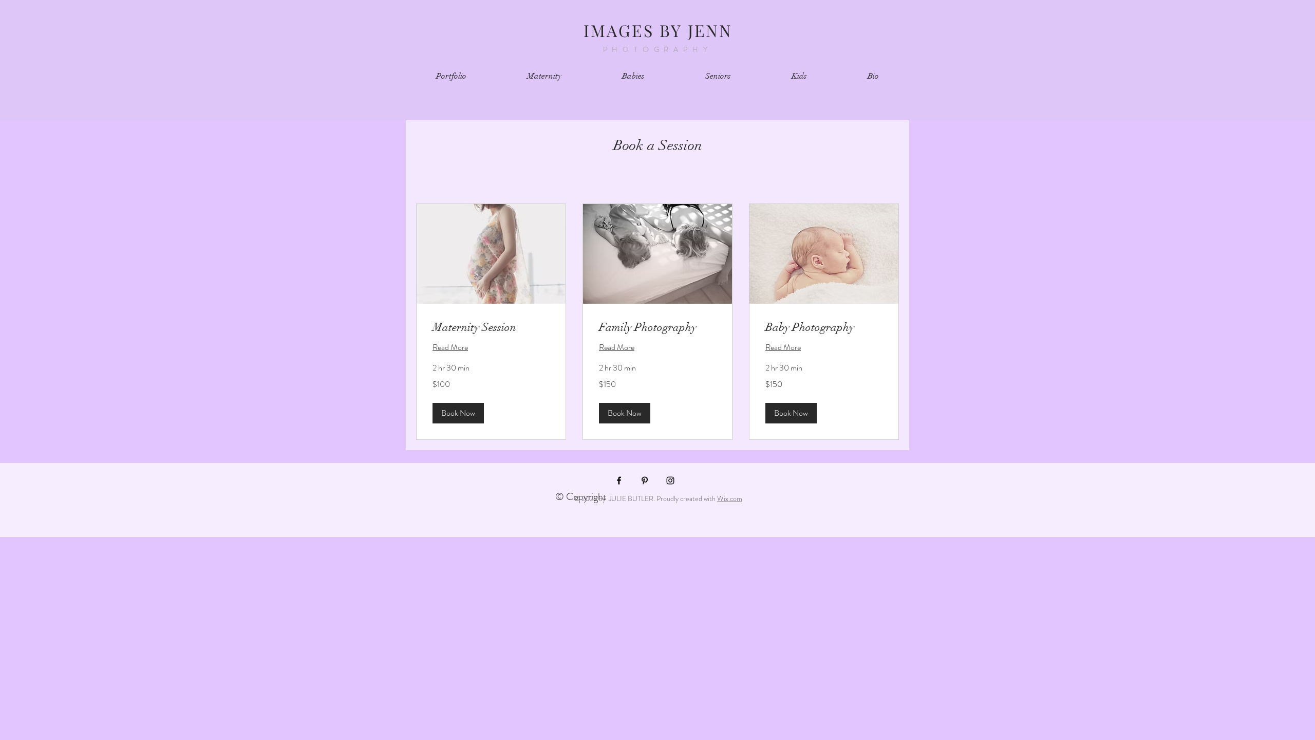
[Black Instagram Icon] (670, 480)
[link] (491, 327)
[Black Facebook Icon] (619, 480)
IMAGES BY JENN (658, 30)
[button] (458, 413)
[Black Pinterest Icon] (645, 480)
